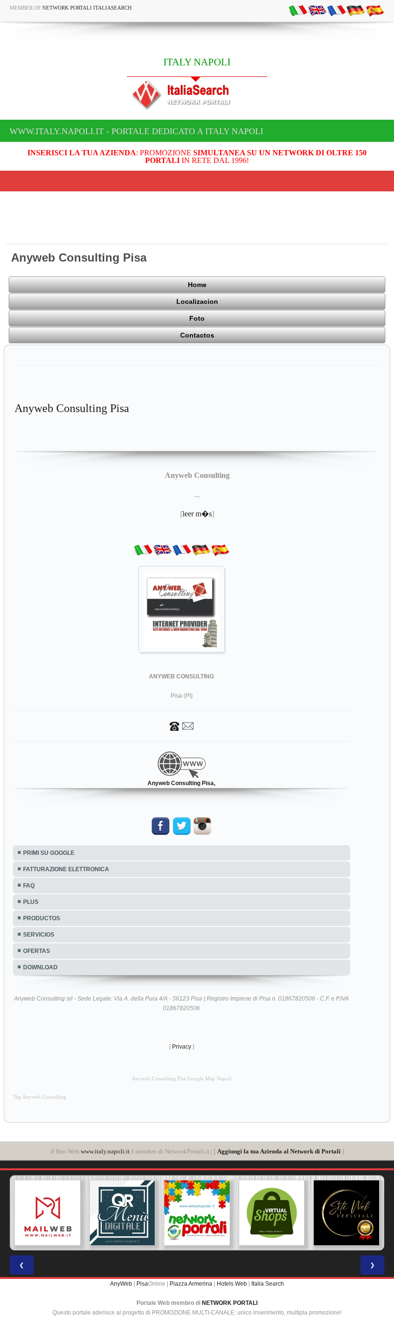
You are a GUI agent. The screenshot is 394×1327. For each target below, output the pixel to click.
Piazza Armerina (191, 1283)
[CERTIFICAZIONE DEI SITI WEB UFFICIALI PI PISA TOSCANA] (346, 1213)
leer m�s (197, 514)
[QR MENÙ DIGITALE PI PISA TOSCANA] (122, 1213)
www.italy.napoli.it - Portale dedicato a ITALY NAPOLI (136, 131)
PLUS (30, 902)
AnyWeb (121, 1283)
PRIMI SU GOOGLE (48, 853)
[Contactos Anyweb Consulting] (182, 726)
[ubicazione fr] (336, 10)
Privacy (181, 1046)
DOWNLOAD (40, 967)
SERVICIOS (38, 934)
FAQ (29, 885)
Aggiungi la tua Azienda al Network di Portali (279, 1151)
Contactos (197, 335)
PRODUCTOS (41, 918)
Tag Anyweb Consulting (39, 1097)
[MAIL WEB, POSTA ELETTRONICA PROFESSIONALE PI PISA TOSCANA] (47, 1213)
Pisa (142, 1283)
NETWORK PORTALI (230, 1303)
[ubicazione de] (355, 10)
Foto (197, 318)
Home (197, 284)
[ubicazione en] (317, 10)
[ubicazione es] (374, 10)
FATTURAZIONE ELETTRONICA (66, 869)
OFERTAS (36, 951)
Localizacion (197, 301)
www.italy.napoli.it (105, 1151)
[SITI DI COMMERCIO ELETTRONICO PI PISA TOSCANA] (272, 1213)
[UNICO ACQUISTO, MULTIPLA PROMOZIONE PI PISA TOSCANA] (197, 1213)
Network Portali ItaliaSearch (87, 8)
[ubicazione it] (298, 10)
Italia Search (267, 1283)
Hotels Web (232, 1283)
